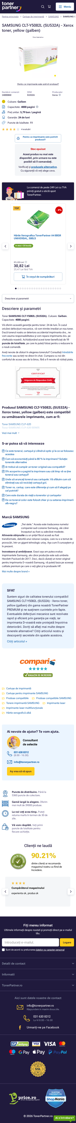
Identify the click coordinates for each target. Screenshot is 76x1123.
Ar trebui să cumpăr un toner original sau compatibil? (35, 466)
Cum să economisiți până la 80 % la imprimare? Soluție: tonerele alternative (36, 460)
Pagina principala (10, 16)
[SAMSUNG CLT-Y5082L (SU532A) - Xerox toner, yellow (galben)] (38, 77)
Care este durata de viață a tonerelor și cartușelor (33, 495)
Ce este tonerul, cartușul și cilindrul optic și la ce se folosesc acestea (39, 452)
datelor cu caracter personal (50, 949)
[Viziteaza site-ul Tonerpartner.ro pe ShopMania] (56, 1099)
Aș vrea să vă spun (21, 771)
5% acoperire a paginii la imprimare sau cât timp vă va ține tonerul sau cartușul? (38, 473)
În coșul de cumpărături (40, 276)
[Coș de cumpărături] (49, 7)
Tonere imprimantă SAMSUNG (22, 703)
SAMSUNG (53, 16)
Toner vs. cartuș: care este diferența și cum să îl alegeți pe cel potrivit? (38, 489)
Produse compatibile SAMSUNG (53, 698)
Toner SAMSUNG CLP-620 (16, 424)
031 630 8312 (21, 752)
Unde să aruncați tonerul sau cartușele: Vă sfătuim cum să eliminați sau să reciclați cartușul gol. (38, 481)
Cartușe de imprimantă (33, 16)
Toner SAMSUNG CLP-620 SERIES (21, 427)
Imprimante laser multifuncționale (24, 707)
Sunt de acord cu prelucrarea (35, 949)
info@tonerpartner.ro (26, 762)
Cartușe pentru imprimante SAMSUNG (27, 693)
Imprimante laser (56, 703)
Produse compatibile (17, 698)
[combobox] (38, 298)
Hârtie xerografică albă (18, 712)
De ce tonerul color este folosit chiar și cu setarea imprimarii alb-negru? (39, 502)
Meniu (67, 6)
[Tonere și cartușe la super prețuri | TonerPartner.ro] (11, 7)
